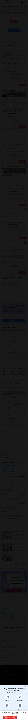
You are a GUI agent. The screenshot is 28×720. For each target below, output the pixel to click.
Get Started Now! (9, 717)
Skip (21, 717)
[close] (26, 687)
